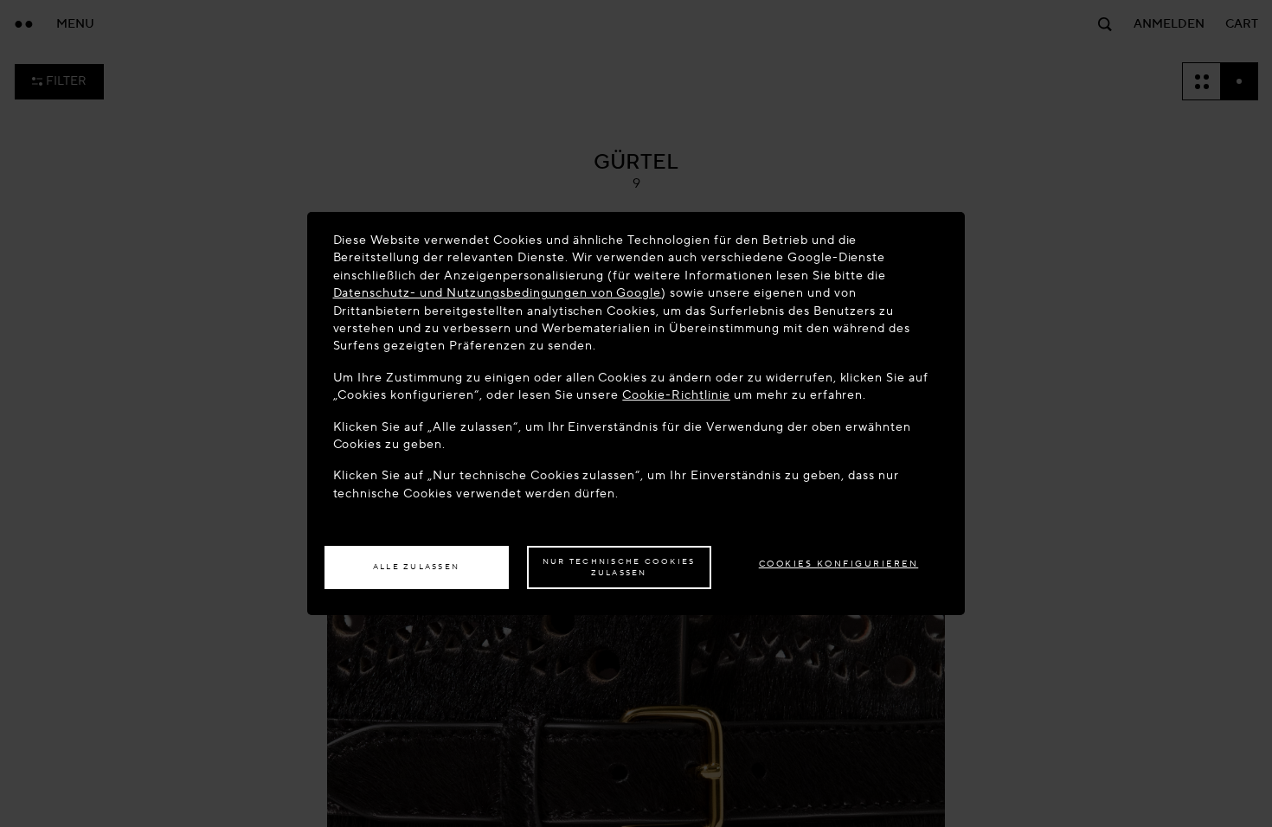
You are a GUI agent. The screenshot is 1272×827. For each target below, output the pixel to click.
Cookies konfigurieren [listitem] (839, 563)
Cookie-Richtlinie (676, 395)
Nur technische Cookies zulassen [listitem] (619, 567)
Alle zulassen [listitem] (416, 566)
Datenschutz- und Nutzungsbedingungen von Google (497, 292)
